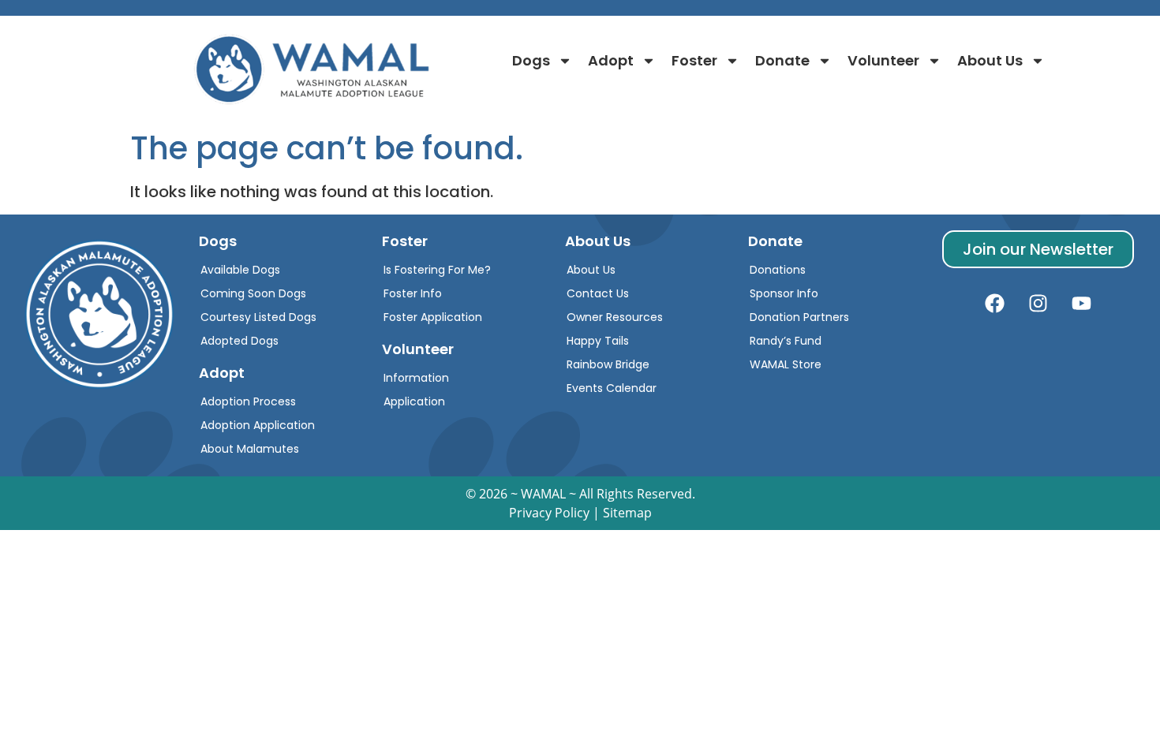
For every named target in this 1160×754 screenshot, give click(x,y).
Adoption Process (248, 401)
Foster (694, 60)
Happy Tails (598, 341)
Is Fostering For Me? (437, 270)
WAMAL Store (785, 364)
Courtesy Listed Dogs (258, 317)
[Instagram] (1037, 303)
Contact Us (598, 293)
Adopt (611, 60)
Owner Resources (615, 317)
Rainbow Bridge (608, 364)
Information (416, 378)
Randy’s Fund (785, 341)
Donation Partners (799, 317)
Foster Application (433, 317)
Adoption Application (257, 425)
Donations (778, 270)
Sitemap (627, 512)
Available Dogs (240, 270)
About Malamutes (249, 449)
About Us (990, 60)
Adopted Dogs (239, 341)
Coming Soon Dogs (253, 293)
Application (414, 401)
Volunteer (883, 60)
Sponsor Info (784, 293)
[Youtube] (1081, 303)
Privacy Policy (549, 512)
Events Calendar (612, 388)
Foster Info (413, 293)
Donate (782, 60)
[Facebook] (994, 303)
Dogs (531, 60)
